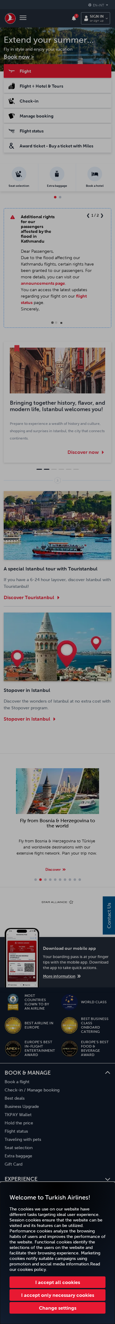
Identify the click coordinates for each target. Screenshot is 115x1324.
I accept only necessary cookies (57, 1295)
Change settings (57, 1308)
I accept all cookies (57, 1282)
